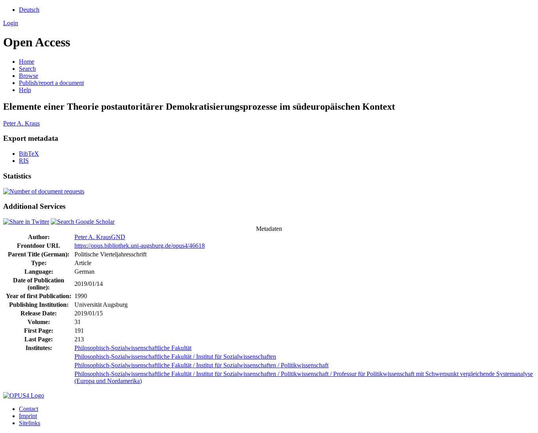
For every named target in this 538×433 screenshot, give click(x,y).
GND (118, 237)
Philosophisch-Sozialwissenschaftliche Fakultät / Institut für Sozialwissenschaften (175, 356)
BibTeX (29, 153)
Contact (28, 408)
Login (10, 23)
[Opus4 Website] (23, 395)
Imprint (28, 416)
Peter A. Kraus (21, 123)
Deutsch (29, 9)
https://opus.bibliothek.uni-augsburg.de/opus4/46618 (139, 245)
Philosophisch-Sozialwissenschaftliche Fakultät (132, 348)
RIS (24, 160)
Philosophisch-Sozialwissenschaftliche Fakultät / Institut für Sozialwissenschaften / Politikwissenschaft (201, 365)
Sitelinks (29, 423)
